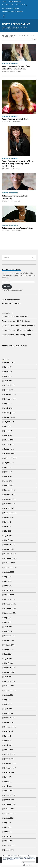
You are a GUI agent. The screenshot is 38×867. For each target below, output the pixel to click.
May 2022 (8, 476)
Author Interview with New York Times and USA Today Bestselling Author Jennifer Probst (17, 164)
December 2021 (10, 499)
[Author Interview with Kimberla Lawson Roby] (19, 181)
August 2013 (9, 818)
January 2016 (9, 722)
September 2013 (10, 813)
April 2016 (8, 709)
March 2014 (8, 791)
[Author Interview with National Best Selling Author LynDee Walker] (19, 52)
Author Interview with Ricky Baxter (16, 321)
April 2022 (8, 481)
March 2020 (9, 595)
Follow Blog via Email (11, 269)
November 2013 (10, 804)
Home (4, 1)
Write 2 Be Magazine (16, 24)
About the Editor (15, 1)
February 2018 (9, 668)
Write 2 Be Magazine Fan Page (14, 346)
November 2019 (10, 608)
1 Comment (15, 201)
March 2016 (8, 713)
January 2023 (9, 449)
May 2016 (7, 704)
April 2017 (8, 677)
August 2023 (9, 422)
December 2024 (10, 394)
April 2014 (8, 786)
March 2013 (8, 841)
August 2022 (9, 463)
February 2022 (9, 490)
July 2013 (7, 822)
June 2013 (7, 827)
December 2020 (10, 554)
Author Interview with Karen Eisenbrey (17, 330)
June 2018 (8, 654)
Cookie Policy (11, 859)
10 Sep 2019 (6, 230)
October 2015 (9, 731)
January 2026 (9, 362)
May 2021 (7, 531)
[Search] (3, 16)
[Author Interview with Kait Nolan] (19, 97)
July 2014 (7, 777)
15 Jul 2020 (5, 201)
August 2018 (9, 649)
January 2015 (9, 759)
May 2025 (8, 376)
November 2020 (10, 558)
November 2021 (10, 504)
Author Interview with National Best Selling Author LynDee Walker (16, 67)
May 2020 (8, 586)
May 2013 (7, 832)
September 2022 (10, 458)
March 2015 (8, 750)
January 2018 (9, 672)
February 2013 (9, 845)
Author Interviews (10, 63)
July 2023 (7, 426)
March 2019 (8, 631)
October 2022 (9, 454)
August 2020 (9, 572)
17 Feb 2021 (6, 122)
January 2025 (9, 390)
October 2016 (9, 686)
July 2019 (7, 618)
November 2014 (10, 768)
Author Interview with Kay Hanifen (15, 316)
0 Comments (17, 71)
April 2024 (8, 408)
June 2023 (8, 431)
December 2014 (10, 763)
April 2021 (8, 536)
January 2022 (9, 495)
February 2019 (9, 636)
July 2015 (7, 736)
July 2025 (7, 367)
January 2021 (9, 549)
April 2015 (8, 745)
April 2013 (8, 836)
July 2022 (7, 467)
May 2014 (7, 782)
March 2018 (8, 663)
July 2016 (7, 699)
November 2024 (10, 399)
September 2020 (10, 567)
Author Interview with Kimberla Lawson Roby (14, 197)
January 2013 (9, 850)
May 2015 (7, 741)
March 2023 (8, 440)
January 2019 (9, 640)
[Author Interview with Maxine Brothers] (19, 214)
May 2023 (8, 435)
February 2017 (9, 681)
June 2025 (8, 372)
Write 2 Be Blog (21, 5)
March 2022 (9, 485)
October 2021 (9, 508)
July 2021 (7, 522)
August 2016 (9, 695)
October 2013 (9, 809)
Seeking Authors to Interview (12, 11)
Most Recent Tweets (11, 300)
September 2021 (10, 513)
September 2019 (10, 613)
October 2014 (9, 772)
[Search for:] (19, 258)
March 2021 (8, 540)
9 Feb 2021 (5, 169)
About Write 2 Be (8, 5)
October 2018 (9, 645)
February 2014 (9, 795)
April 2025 (8, 381)
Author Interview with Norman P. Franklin (18, 326)
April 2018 (8, 659)
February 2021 (9, 545)
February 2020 (9, 599)
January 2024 (9, 417)
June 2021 (7, 526)
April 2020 (8, 590)
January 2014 (9, 800)
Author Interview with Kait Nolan (15, 119)
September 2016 (10, 690)
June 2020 (8, 581)
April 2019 (8, 627)
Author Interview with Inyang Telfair (16, 335)
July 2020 (7, 577)
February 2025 (9, 385)
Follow (7, 287)
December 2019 (10, 604)
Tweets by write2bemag (11, 303)
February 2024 (9, 413)
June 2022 (8, 472)
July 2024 (7, 403)
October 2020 (9, 563)
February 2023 (9, 444)
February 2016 (9, 718)
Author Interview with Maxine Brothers (17, 228)
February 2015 (9, 754)
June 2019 (7, 622)
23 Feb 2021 (6, 71)
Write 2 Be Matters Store (10, 8)
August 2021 (9, 517)
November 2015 (10, 727)
